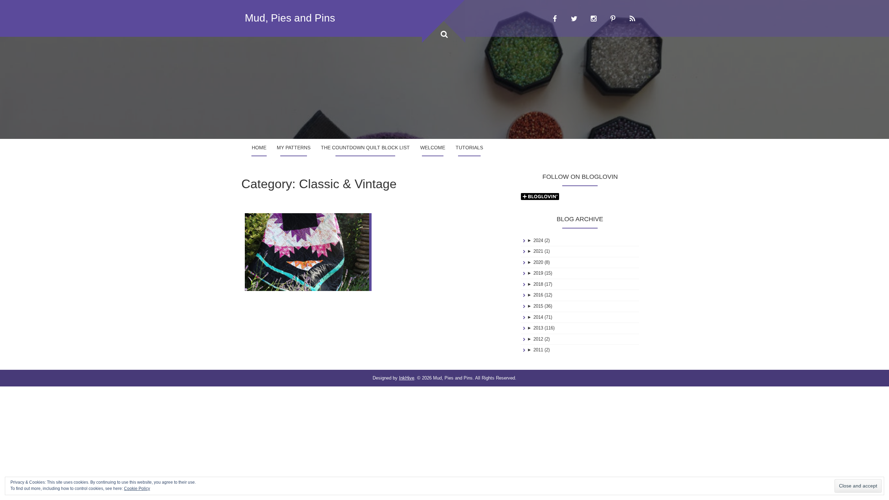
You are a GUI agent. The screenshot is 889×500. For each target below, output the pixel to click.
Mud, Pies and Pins (290, 18)
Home (259, 147)
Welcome (432, 147)
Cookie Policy (137, 488)
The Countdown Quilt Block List (365, 147)
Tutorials (469, 147)
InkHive (406, 378)
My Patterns (293, 147)
